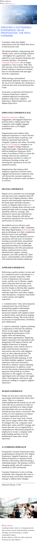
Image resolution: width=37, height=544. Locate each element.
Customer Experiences (11, 62)
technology (26, 230)
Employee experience (10, 117)
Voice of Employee (13, 144)
